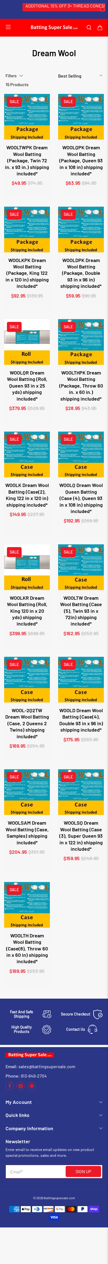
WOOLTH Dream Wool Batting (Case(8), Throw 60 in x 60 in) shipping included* (27, 948)
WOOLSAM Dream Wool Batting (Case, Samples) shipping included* (27, 832)
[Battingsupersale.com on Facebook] (10, 1088)
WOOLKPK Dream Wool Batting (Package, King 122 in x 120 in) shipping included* (27, 273)
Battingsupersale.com (59, 1198)
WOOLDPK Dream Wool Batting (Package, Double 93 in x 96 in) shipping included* (81, 273)
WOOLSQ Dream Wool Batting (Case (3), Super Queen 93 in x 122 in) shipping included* (81, 836)
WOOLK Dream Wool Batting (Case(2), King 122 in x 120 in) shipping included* (27, 494)
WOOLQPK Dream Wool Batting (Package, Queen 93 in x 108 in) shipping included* (81, 160)
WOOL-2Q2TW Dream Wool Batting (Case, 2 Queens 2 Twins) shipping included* (27, 723)
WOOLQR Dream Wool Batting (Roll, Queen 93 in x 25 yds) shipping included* (27, 386)
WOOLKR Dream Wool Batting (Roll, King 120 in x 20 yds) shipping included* (27, 611)
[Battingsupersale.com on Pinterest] (21, 1088)
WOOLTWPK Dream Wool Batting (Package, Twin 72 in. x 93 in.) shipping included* (27, 160)
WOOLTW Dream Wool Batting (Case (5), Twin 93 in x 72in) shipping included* (81, 611)
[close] (102, 9)
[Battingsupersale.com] (54, 27)
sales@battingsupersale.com (47, 1066)
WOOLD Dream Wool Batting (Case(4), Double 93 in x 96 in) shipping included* (81, 720)
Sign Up (83, 1171)
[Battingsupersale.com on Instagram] (32, 1088)
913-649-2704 (34, 1075)
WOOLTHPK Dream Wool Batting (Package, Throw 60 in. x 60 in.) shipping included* (81, 386)
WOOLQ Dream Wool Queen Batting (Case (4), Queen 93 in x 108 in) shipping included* (81, 498)
